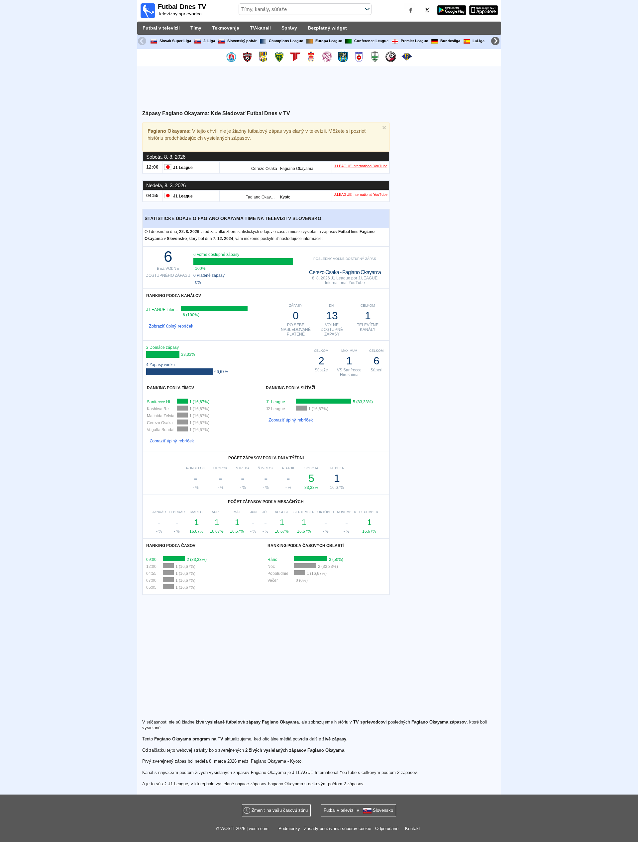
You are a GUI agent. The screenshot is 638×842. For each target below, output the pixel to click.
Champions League (286, 41)
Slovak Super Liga (175, 41)
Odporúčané (386, 828)
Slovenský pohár (242, 41)
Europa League (328, 41)
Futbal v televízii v (358, 810)
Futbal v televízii (161, 28)
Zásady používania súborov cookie (337, 828)
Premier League (414, 41)
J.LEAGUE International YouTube (360, 166)
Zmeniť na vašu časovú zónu (280, 810)
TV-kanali (260, 28)
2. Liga (209, 41)
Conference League (371, 41)
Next (496, 42)
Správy (289, 28)
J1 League (183, 167)
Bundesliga (450, 41)
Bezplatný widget (327, 28)
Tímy (195, 28)
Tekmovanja (225, 28)
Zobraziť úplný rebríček (171, 326)
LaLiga (478, 41)
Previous (143, 42)
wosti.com (258, 828)
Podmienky (289, 828)
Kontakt (412, 828)
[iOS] (483, 11)
